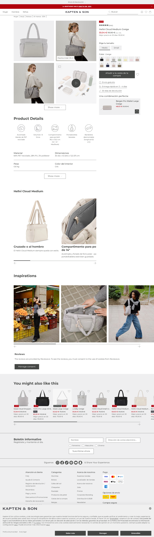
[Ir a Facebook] (62, 462)
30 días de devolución (112, 91)
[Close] (151, 6)
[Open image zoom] (34, 41)
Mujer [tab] (5, 12)
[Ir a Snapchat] (80, 462)
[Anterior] (15, 263)
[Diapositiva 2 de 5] (38, 260)
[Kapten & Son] (77, 12)
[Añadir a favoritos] (137, 74)
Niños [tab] (25, 12)
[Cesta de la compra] (150, 12)
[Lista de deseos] (146, 12)
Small (116, 48)
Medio (104, 48)
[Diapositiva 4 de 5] (71, 260)
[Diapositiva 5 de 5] (88, 260)
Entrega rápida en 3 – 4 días (114, 86)
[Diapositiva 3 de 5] (55, 260)
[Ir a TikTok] (67, 462)
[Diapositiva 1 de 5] (22, 260)
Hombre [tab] (15, 12)
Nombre (75, 440)
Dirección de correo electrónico (122, 440)
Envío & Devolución (76, 2)
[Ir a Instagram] (57, 462)
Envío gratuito (108, 82)
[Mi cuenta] (142, 12)
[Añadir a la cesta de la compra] (137, 111)
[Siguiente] (95, 263)
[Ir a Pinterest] (71, 462)
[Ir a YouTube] (76, 462)
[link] (23, 403)
